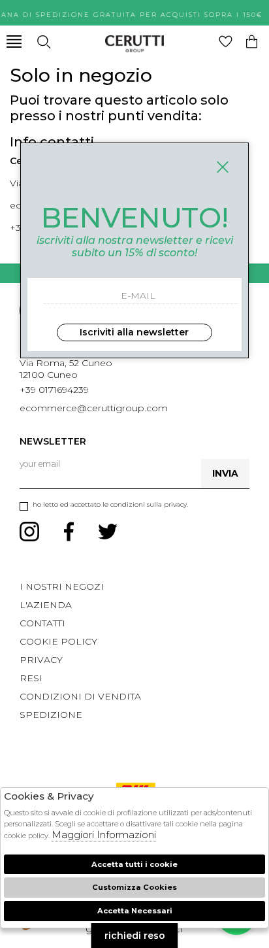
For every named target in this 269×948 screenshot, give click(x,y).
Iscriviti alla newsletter (134, 332)
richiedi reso (134, 935)
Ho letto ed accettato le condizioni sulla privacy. (110, 504)
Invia (225, 473)
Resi (31, 678)
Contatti (42, 623)
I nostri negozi (62, 586)
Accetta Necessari (134, 910)
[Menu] (14, 41)
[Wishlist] (225, 41)
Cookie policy (58, 641)
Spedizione (51, 714)
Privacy (41, 660)
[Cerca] (43, 41)
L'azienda (46, 605)
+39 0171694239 (54, 390)
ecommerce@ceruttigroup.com (94, 408)
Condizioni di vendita (80, 696)
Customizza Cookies (134, 887)
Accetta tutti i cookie (134, 864)
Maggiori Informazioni (104, 834)
